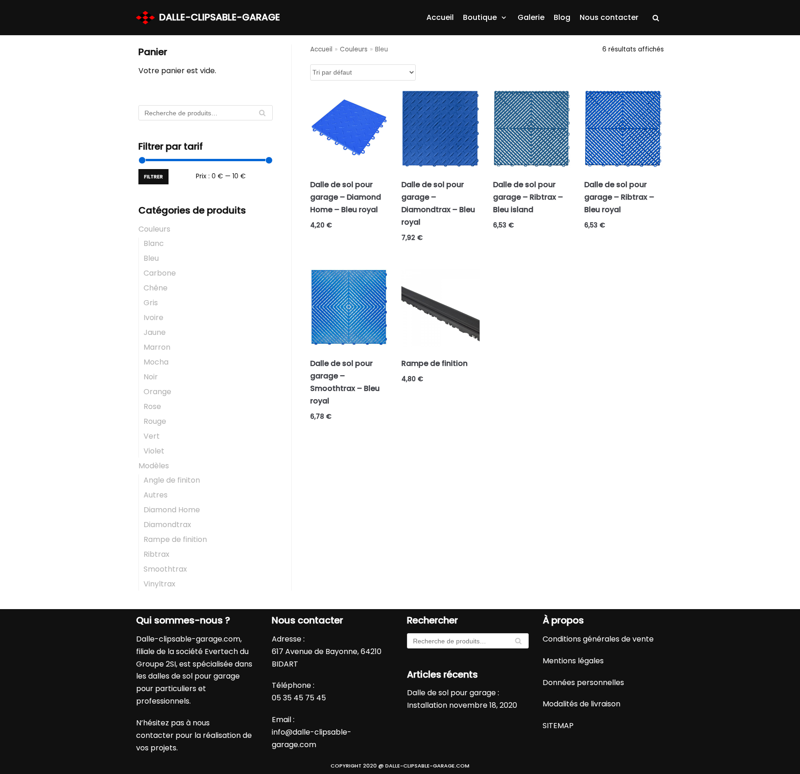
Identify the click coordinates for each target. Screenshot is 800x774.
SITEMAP (558, 725)
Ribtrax (156, 554)
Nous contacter (609, 17)
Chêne (156, 288)
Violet (154, 451)
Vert (152, 436)
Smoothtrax (165, 569)
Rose (152, 406)
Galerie (531, 17)
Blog (562, 17)
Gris (151, 302)
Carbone (160, 273)
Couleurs (154, 229)
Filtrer (153, 176)
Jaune (155, 332)
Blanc (154, 243)
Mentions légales (573, 660)
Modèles (153, 465)
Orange (157, 391)
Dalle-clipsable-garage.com (188, 639)
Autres (156, 495)
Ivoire (153, 317)
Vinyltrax (159, 584)
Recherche (262, 115)
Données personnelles (583, 682)
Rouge (155, 421)
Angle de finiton (172, 480)
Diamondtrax (167, 524)
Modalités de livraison (581, 703)
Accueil (440, 17)
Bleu (151, 258)
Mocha (156, 362)
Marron (157, 347)
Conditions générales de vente (598, 639)
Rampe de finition (175, 539)
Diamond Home (172, 509)
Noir (151, 376)
